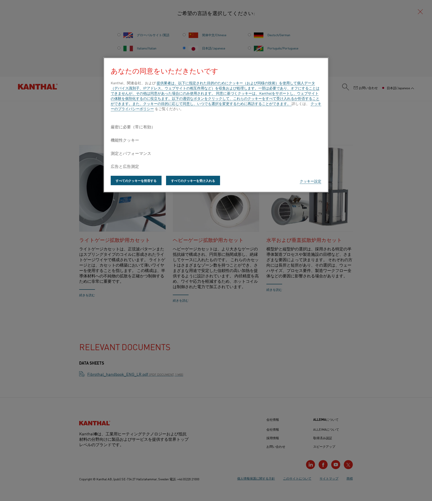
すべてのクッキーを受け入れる (193, 180)
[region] (216, 125)
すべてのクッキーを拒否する (136, 180)
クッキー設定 (310, 180)
